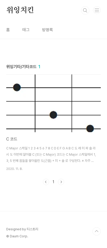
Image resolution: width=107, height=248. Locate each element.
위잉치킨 (20, 10)
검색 (85, 10)
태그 (26, 29)
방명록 (47, 29)
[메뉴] (97, 10)
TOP (96, 231)
